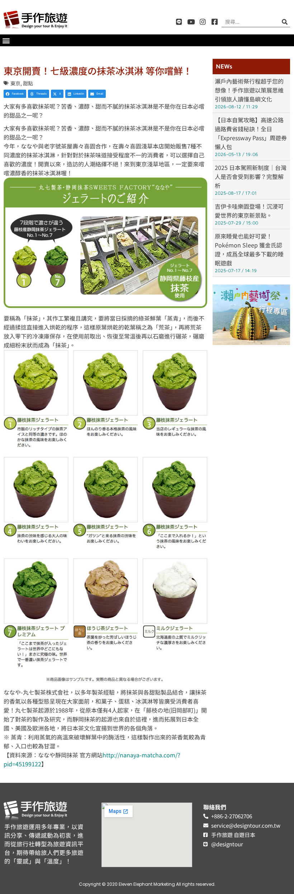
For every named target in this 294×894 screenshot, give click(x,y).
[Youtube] (191, 21)
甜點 (28, 83)
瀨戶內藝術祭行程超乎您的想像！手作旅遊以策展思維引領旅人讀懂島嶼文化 (249, 90)
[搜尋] (284, 21)
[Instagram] (202, 21)
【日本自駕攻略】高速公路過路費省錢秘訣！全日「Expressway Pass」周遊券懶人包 (251, 133)
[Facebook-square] (214, 21)
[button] (6, 40)
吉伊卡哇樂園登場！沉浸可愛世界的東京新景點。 (249, 210)
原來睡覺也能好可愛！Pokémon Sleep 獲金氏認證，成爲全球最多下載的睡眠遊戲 (249, 249)
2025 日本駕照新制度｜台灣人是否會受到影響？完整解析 (250, 176)
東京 (15, 83)
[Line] (179, 21)
